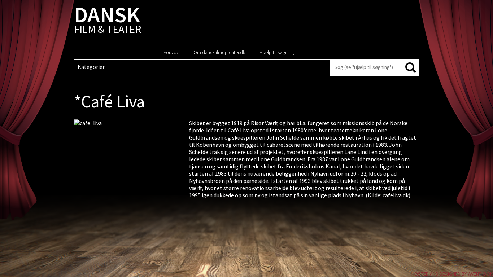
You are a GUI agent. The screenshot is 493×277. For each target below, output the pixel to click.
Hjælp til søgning (276, 52)
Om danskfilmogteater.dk (219, 52)
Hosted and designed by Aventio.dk (452, 274)
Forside (171, 52)
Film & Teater (107, 21)
